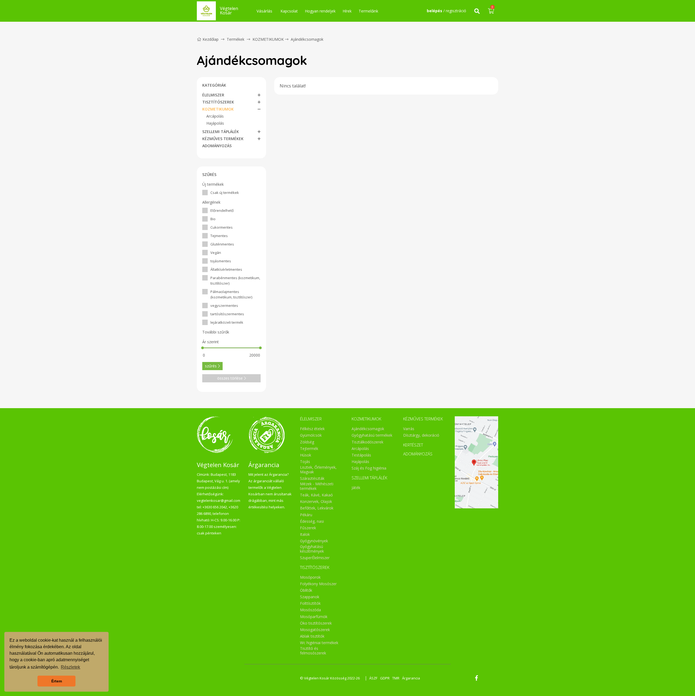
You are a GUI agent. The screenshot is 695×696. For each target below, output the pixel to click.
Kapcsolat (289, 11)
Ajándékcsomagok (307, 39)
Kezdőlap (211, 39)
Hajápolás (215, 123)
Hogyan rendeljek (320, 11)
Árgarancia (411, 678)
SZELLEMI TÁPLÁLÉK (220, 131)
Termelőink (368, 11)
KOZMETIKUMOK (268, 39)
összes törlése (230, 378)
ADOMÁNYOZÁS (217, 145)
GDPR (385, 678)
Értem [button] (56, 681)
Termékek (235, 39)
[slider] (202, 348)
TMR (395, 678)
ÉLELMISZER (213, 94)
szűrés (211, 366)
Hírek (347, 11)
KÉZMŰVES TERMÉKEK (223, 138)
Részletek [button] (70, 667)
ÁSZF (373, 678)
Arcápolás (215, 116)
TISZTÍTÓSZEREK (218, 102)
